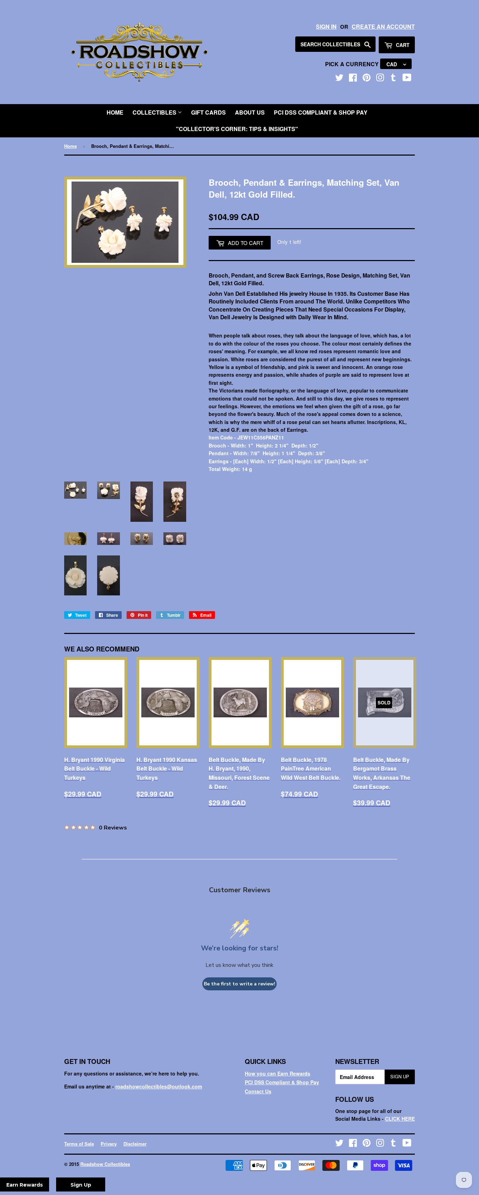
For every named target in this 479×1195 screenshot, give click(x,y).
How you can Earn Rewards (277, 1073)
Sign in (326, 26)
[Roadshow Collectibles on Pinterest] (366, 78)
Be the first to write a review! (239, 984)
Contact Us (258, 1091)
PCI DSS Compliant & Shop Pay (320, 112)
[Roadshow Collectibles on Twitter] (339, 78)
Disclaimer (135, 1143)
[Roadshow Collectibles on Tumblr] (393, 78)
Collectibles (155, 112)
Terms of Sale (79, 1143)
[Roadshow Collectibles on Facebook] (353, 78)
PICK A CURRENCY (352, 64)
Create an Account (383, 26)
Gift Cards (208, 112)
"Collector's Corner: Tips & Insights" (237, 129)
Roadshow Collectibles (105, 1164)
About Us (250, 112)
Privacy (109, 1143)
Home (115, 112)
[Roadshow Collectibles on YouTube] (407, 78)
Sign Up (399, 1076)
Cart (402, 44)
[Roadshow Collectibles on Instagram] (380, 78)
